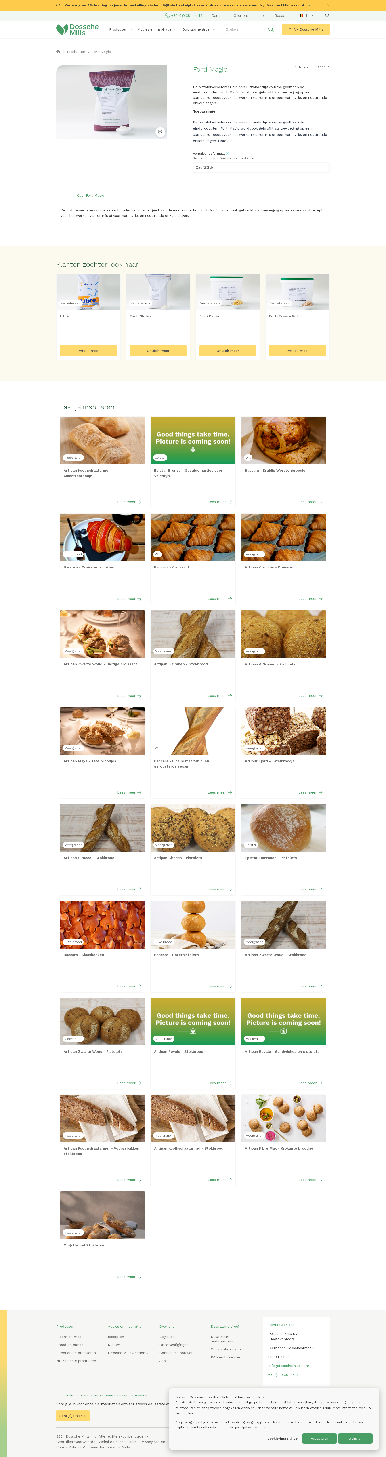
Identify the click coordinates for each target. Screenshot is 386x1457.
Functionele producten (76, 1353)
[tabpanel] (193, 213)
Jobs (262, 15)
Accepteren (319, 1438)
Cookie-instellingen (283, 1438)
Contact (218, 15)
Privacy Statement (156, 1442)
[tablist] (193, 195)
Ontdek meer (88, 351)
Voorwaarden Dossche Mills (106, 1447)
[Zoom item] (160, 132)
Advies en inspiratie (124, 1326)
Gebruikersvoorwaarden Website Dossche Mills (96, 1442)
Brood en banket (70, 1345)
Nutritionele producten (76, 1361)
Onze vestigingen (174, 1345)
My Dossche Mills (308, 29)
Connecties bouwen (176, 1353)
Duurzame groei (225, 1326)
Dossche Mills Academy (128, 1353)
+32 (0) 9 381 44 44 (284, 1374)
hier (308, 5)
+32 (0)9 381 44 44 (187, 15)
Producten (65, 1326)
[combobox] (307, 15)
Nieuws (114, 1345)
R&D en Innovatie (225, 1357)
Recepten (283, 15)
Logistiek (167, 1337)
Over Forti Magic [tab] (90, 196)
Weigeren (355, 1438)
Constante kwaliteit (227, 1349)
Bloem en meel (69, 1337)
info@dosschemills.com (288, 1366)
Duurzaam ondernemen (222, 1339)
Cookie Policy (67, 1447)
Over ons (241, 15)
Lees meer (126, 502)
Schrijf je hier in (72, 1416)
